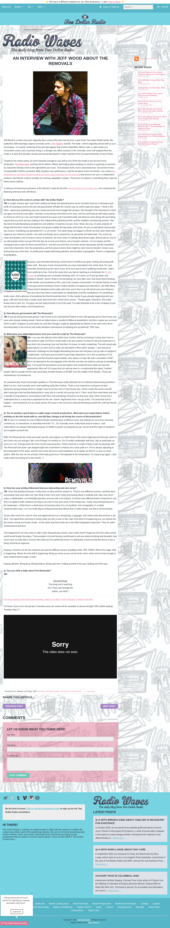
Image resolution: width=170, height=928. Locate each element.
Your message (12, 756)
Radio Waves (17, 30)
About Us (6, 7)
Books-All (40, 903)
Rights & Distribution (63, 907)
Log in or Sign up (111, 7)
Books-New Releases (126, 903)
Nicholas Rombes (53, 691)
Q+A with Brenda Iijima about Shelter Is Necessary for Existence (152, 74)
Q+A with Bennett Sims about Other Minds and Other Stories (150, 111)
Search (109, 907)
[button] (20, 923)
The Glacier (65, 691)
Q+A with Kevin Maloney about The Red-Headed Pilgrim (150, 144)
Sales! (99, 907)
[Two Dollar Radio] (85, 18)
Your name (11, 735)
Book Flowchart (80, 903)
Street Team (154, 907)
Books (18, 7)
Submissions (77, 910)
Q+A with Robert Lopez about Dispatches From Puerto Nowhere (151, 136)
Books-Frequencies (102, 903)
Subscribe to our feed (148, 59)
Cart (164, 7)
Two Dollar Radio (83, 920)
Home (7, 30)
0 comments (90, 691)
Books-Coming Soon (59, 903)
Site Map (140, 907)
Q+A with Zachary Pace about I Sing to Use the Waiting (150, 95)
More (40, 7)
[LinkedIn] (37, 798)
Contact (156, 903)
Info (29, 7)
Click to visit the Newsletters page (43, 808)
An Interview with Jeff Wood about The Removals (44, 30)
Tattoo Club (93, 910)
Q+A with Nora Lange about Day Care (151, 82)
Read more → (119, 838)
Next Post (109, 706)
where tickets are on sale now (83, 188)
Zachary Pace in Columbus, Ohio (151, 88)
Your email (11, 745)
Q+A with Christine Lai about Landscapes (150, 103)
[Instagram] (31, 798)
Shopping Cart (124, 907)
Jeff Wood (41, 691)
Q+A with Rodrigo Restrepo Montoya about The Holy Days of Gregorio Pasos (151, 127)
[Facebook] (12, 798)
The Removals (76, 691)
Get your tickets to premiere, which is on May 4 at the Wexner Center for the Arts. (48, 599)
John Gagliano (93, 922)
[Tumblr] (18, 798)
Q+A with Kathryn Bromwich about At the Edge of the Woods (152, 118)
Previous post (14, 706)
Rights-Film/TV (84, 907)
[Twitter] (5, 798)
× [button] (31, 893)
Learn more (16, 912)
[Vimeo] (25, 798)
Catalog (144, 903)
